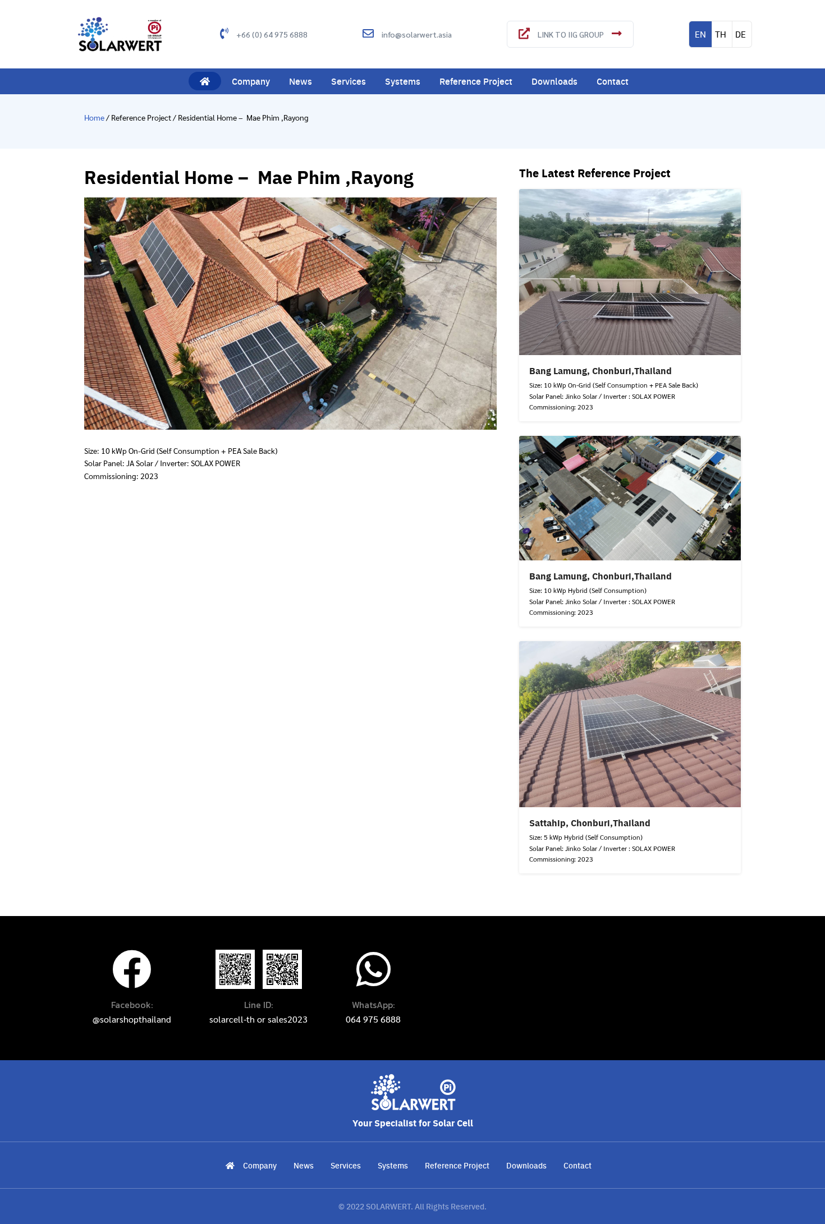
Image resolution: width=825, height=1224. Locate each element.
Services (348, 81)
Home (95, 117)
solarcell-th (232, 1019)
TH (720, 34)
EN (700, 34)
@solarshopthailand (132, 1019)
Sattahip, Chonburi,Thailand (589, 822)
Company (251, 81)
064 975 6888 (373, 1019)
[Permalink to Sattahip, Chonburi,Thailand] (630, 723)
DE (740, 34)
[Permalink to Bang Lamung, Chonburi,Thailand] (630, 271)
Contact (613, 81)
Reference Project (475, 81)
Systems (402, 81)
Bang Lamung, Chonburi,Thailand (600, 370)
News (300, 81)
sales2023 (288, 1019)
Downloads (554, 81)
